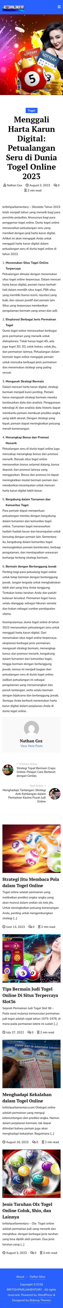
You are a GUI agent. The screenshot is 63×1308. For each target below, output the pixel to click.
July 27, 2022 (15, 1032)
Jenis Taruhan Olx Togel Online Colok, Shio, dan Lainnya (27, 1210)
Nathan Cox (14, 185)
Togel (31, 110)
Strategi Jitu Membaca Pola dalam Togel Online (30, 882)
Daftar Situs (37, 1277)
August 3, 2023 (40, 185)
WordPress (45, 1295)
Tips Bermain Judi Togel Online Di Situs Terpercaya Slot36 (30, 995)
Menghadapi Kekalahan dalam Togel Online (27, 1098)
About (20, 1277)
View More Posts (32, 746)
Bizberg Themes (40, 1300)
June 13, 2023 (15, 927)
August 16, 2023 (17, 1142)
